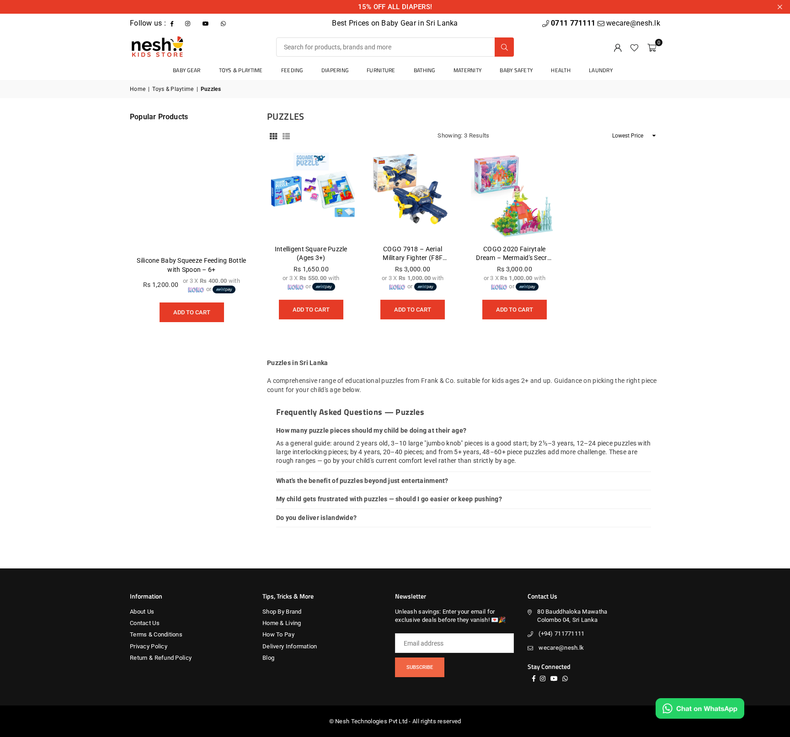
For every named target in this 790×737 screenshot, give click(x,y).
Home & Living (281, 623)
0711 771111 (574, 23)
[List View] (286, 136)
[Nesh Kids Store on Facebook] (173, 23)
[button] (651, 47)
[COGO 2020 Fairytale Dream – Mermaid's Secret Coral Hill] (514, 194)
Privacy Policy (148, 646)
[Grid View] (273, 136)
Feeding (292, 70)
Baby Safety (516, 70)
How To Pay (278, 634)
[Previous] (148, 232)
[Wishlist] (634, 47)
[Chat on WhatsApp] (700, 708)
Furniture (381, 70)
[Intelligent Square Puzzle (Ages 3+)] (311, 194)
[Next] (235, 232)
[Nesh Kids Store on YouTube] (207, 23)
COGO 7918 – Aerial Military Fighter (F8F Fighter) (413, 254)
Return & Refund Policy (161, 657)
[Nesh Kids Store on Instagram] (188, 23)
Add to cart (311, 306)
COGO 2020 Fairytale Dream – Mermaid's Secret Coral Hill (514, 254)
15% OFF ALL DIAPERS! (395, 7)
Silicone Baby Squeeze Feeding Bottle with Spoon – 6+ (191, 265)
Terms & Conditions (156, 634)
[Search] (504, 47)
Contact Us (145, 623)
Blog (268, 657)
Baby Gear (187, 70)
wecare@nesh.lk (561, 647)
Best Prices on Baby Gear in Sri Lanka (395, 23)
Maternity (468, 70)
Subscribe (419, 667)
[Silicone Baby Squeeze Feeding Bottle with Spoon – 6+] (191, 188)
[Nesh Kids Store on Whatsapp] (224, 23)
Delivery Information (289, 646)
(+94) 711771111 (561, 633)
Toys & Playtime (241, 70)
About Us (142, 611)
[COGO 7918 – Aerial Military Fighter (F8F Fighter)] (413, 194)
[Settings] (617, 47)
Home (137, 89)
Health (561, 70)
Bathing (424, 70)
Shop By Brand (282, 611)
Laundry (601, 70)
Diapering (335, 70)
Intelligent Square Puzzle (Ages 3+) (311, 253)
